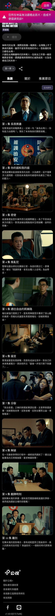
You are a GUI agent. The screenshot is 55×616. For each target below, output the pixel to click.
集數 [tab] (10, 78)
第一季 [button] (8, 68)
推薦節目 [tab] (45, 78)
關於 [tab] (27, 78)
